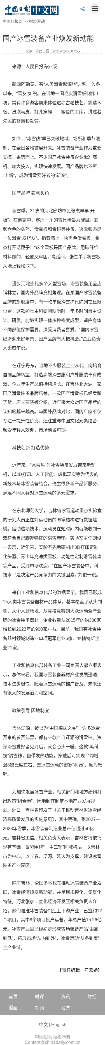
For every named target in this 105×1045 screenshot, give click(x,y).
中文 (43, 1024)
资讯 (65, 996)
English (58, 1024)
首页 (13, 996)
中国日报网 (12, 21)
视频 (39, 1007)
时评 (39, 996)
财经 (91, 996)
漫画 (13, 1007)
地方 (65, 1007)
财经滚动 (37, 21)
